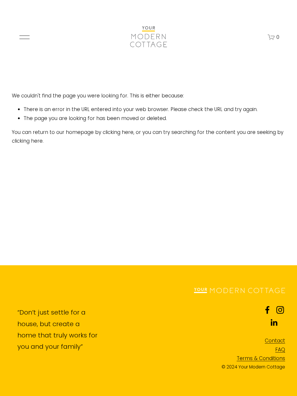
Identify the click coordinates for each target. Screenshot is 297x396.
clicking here (118, 132)
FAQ (280, 349)
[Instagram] (280, 310)
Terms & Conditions (261, 358)
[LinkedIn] (274, 323)
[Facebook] (267, 310)
